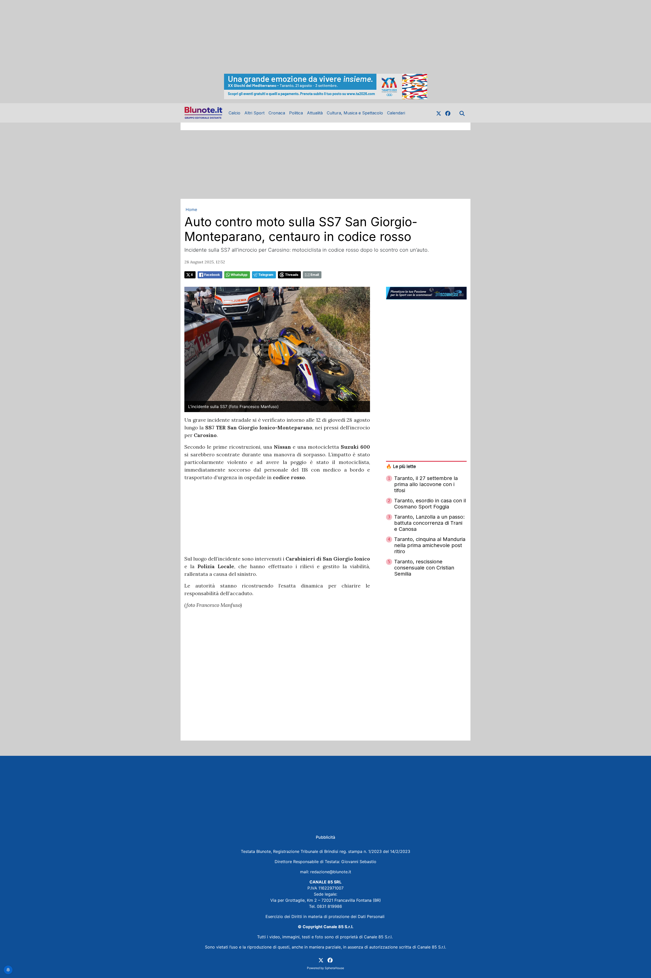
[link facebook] (447, 113)
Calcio (234, 112)
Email (314, 275)
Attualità (315, 112)
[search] (462, 113)
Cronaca (277, 112)
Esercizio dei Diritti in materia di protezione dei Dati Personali (325, 916)
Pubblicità (325, 837)
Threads (291, 275)
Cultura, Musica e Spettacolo (355, 112)
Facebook (212, 275)
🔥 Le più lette (401, 466)
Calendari (396, 112)
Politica (296, 112)
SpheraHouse (334, 968)
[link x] (438, 113)
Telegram (265, 275)
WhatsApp (239, 275)
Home (191, 209)
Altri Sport (254, 112)
